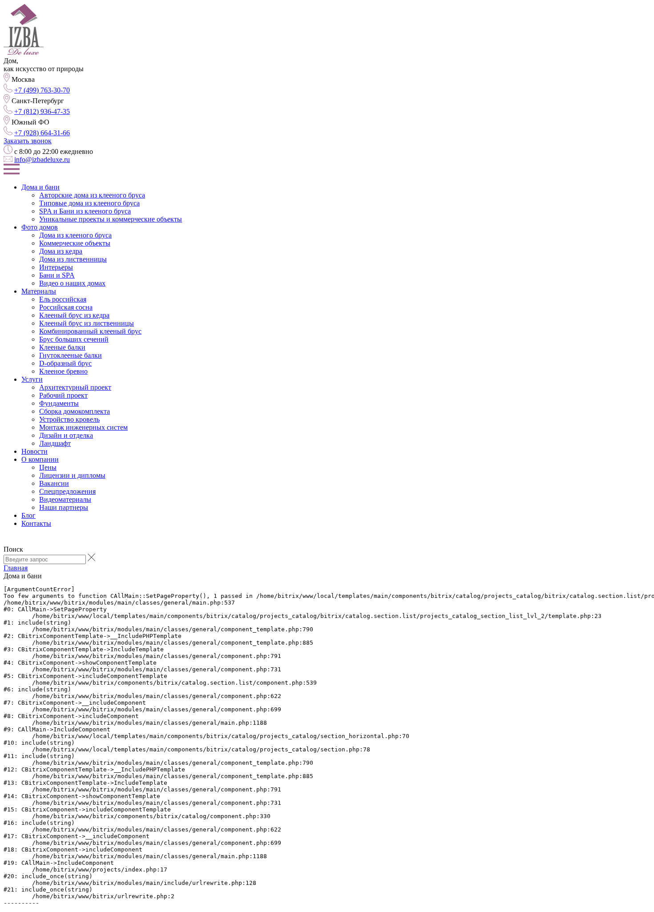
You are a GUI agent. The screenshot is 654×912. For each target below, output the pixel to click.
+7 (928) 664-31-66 (42, 133)
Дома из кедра (60, 251)
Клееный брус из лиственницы (86, 323)
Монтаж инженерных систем (83, 427)
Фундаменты (59, 403)
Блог (28, 515)
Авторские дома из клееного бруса (92, 195)
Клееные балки (62, 347)
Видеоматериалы (65, 499)
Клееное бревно (63, 371)
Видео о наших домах (72, 283)
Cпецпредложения (67, 491)
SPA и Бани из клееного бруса (85, 211)
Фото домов (39, 227)
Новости (34, 451)
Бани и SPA (57, 275)
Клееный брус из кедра (74, 315)
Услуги (32, 379)
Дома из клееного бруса (75, 235)
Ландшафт (55, 443)
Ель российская (62, 299)
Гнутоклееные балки (70, 355)
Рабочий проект (63, 395)
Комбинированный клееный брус (90, 331)
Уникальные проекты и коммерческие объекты (110, 219)
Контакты (36, 523)
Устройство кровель (69, 419)
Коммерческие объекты (74, 243)
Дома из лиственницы (73, 259)
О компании (40, 459)
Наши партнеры (63, 507)
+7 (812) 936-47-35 (42, 111)
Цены (48, 467)
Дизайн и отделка (66, 435)
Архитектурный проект (75, 387)
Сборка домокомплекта (74, 411)
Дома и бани (40, 187)
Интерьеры (56, 267)
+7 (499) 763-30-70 (42, 90)
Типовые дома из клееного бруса (89, 203)
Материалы (38, 291)
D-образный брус (65, 363)
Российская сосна (66, 307)
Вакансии (54, 483)
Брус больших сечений (74, 339)
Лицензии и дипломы (72, 475)
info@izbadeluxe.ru (42, 159)
